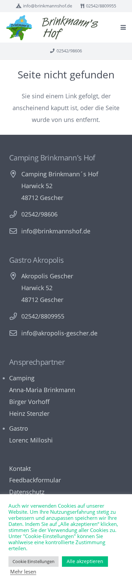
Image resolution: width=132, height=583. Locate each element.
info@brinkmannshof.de (55, 231)
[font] (70, 27)
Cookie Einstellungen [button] (33, 561)
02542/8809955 (42, 316)
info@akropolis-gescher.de (59, 333)
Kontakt (20, 468)
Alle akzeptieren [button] (85, 561)
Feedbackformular (35, 480)
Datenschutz (26, 492)
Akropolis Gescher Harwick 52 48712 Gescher (47, 288)
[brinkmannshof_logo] (19, 27)
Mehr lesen (23, 571)
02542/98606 (39, 214)
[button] (123, 27)
